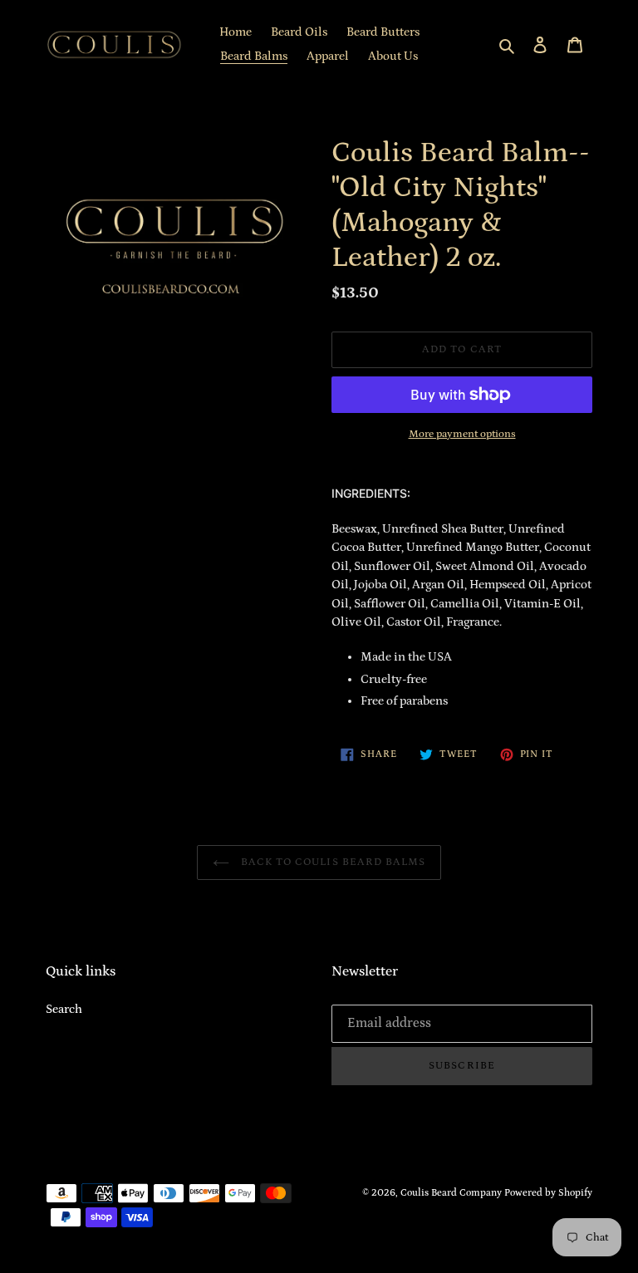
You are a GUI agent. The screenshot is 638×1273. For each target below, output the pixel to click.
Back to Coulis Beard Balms (331, 862)
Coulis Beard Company (451, 1192)
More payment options (462, 434)
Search (64, 1009)
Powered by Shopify (548, 1192)
